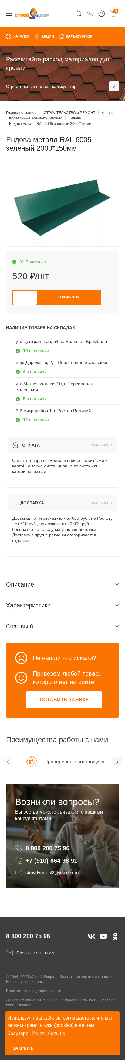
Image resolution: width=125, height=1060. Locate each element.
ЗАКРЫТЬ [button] (23, 1048)
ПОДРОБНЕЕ (99, 445)
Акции (47, 36)
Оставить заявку (64, 699)
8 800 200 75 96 (48, 848)
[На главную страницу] (32, 13)
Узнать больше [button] (48, 1033)
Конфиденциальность (78, 1000)
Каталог (21, 36)
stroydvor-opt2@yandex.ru (52, 872)
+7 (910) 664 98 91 (51, 861)
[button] (7, 761)
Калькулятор (79, 36)
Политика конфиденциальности (33, 991)
